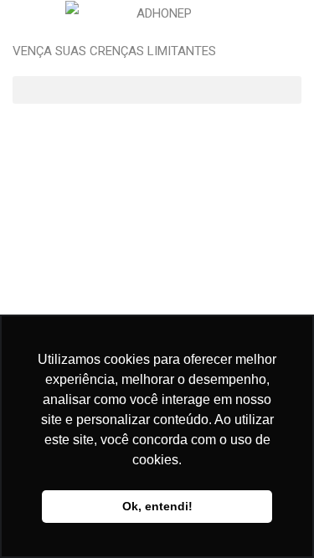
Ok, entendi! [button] (157, 506)
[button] (157, 90)
